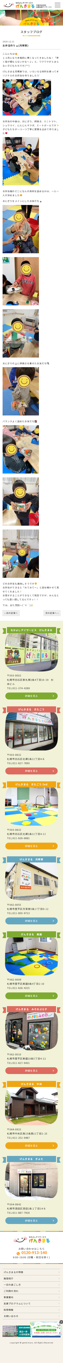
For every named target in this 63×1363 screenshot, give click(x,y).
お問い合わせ (11, 1316)
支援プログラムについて (17, 1303)
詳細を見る (31, 696)
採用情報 (9, 1309)
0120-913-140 (34, 1253)
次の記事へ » (52, 612)
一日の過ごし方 (12, 1284)
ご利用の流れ (11, 1291)
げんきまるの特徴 (13, 1272)
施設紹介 (9, 1278)
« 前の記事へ (11, 612)
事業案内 (9, 1297)
